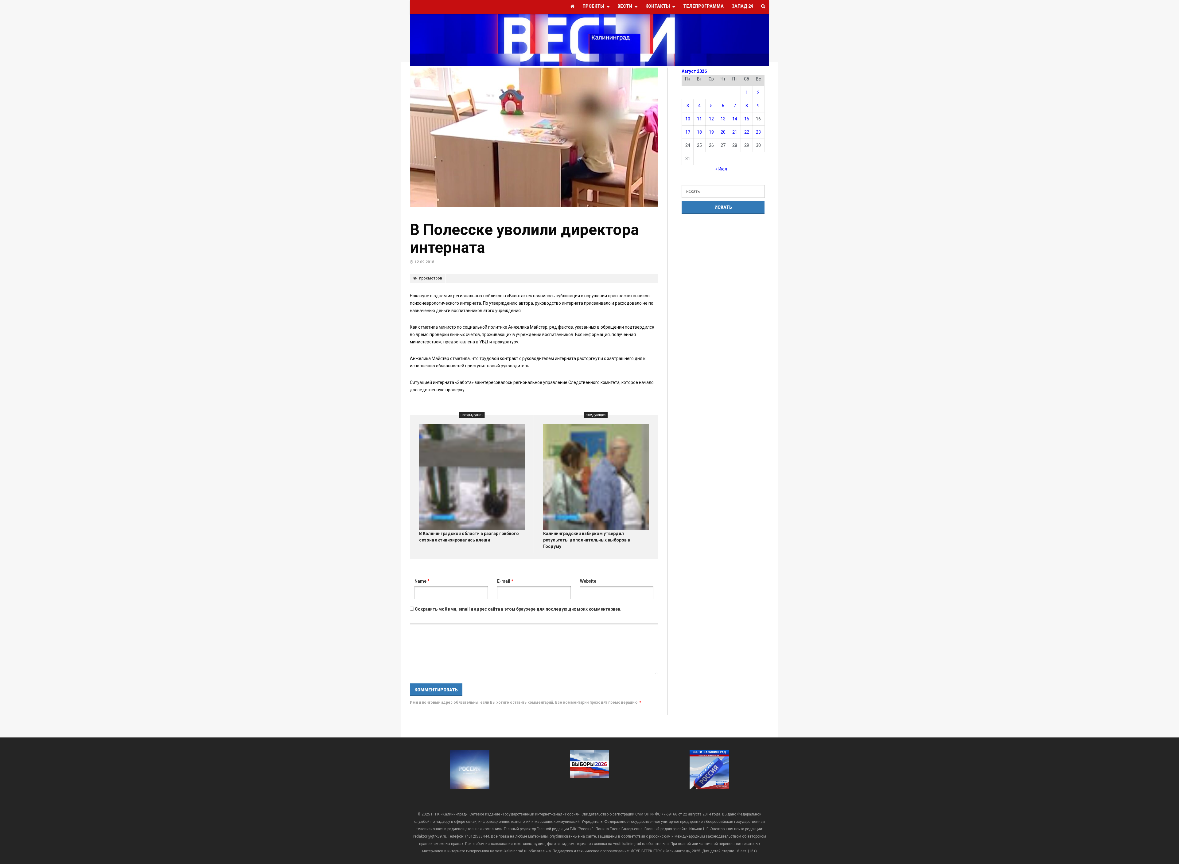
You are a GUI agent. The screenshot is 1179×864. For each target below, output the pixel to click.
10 (687, 118)
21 (734, 132)
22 (746, 132)
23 (758, 132)
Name (422, 581)
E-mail (505, 581)
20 (723, 132)
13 (723, 118)
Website (588, 581)
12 (711, 118)
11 (699, 118)
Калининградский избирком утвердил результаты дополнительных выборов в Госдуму (586, 540)
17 (687, 132)
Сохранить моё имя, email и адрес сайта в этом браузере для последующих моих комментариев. (518, 609)
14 (734, 118)
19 (711, 132)
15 (746, 118)
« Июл (721, 168)
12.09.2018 (424, 262)
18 (699, 132)
